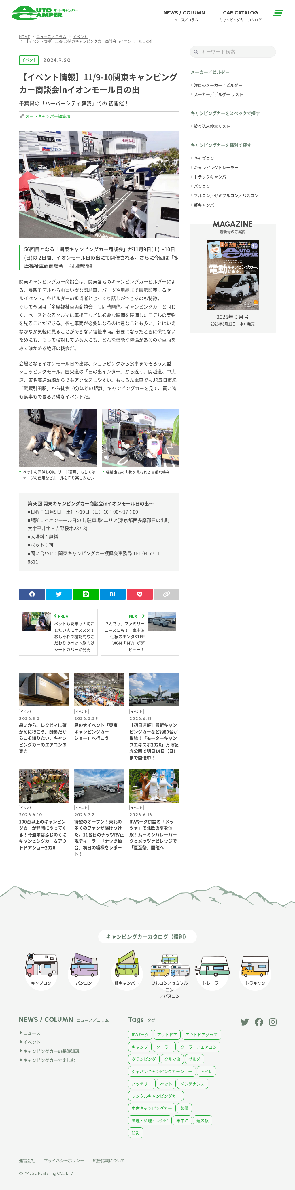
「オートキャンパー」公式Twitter (244, 1022)
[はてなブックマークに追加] (113, 594)
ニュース (32, 1033)
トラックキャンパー (212, 176)
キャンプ (140, 1047)
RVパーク (140, 1034)
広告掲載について (109, 1160)
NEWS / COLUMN (184, 16)
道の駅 (202, 1120)
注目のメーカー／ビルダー (218, 85)
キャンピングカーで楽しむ (49, 1060)
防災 (136, 1133)
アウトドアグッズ (201, 1034)
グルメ (194, 1059)
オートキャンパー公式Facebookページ (259, 1022)
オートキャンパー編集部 (48, 116)
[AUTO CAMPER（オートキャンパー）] (45, 13)
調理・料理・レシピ (150, 1120)
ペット (166, 1084)
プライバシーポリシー (64, 1160)
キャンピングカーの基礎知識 (51, 1051)
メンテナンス (192, 1084)
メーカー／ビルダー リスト (218, 94)
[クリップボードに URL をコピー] (166, 594)
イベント (29, 60)
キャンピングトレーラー (216, 167)
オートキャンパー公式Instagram (273, 1022)
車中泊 (182, 1120)
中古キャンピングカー (152, 1108)
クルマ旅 (172, 1059)
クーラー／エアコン (198, 1047)
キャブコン (204, 158)
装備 (184, 1108)
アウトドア (167, 1034)
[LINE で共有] (86, 594)
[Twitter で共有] (59, 594)
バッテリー (142, 1084)
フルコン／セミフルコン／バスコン (226, 195)
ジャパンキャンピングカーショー (162, 1071)
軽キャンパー (206, 205)
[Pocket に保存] (139, 594)
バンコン (202, 186)
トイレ (207, 1071)
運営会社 (27, 1160)
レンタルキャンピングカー (156, 1096)
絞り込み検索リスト (212, 126)
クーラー (164, 1047)
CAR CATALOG (240, 16)
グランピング (144, 1059)
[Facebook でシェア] (32, 594)
